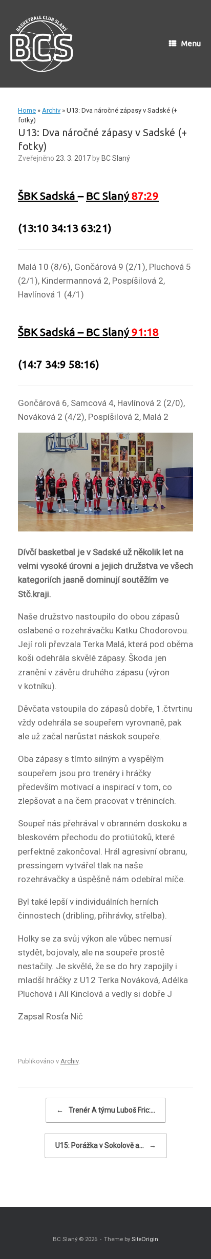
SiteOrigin (145, 1239)
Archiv (51, 110)
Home (27, 110)
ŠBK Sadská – (52, 332)
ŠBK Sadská (48, 195)
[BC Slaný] (44, 43)
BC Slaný (115, 158)
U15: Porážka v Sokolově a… (105, 1145)
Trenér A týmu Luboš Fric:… (105, 1110)
